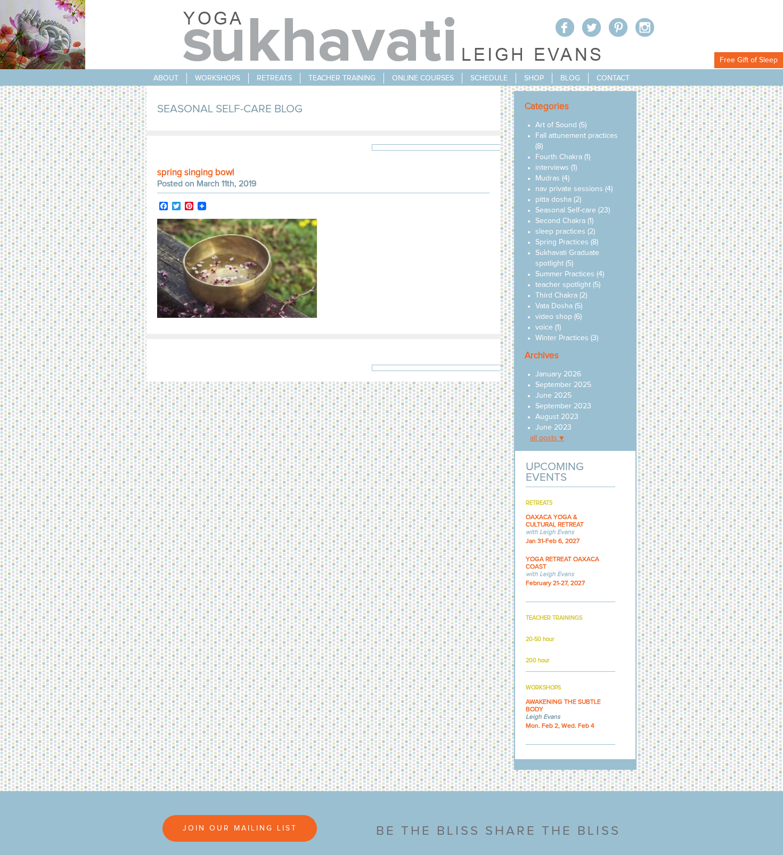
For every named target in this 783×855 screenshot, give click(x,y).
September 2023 (563, 406)
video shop (553, 316)
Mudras (547, 178)
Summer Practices (564, 274)
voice (544, 327)
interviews (552, 167)
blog (570, 78)
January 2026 (558, 374)
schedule (489, 78)
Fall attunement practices (576, 135)
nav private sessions (569, 189)
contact (613, 78)
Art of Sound (556, 125)
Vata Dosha (554, 306)
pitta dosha (553, 199)
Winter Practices (562, 338)
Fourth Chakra (558, 157)
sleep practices (560, 231)
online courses (423, 78)
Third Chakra (556, 295)
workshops (217, 78)
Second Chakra (560, 221)
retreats (274, 78)
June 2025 (553, 395)
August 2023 (556, 417)
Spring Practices (562, 242)
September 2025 (563, 385)
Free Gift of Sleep (749, 60)
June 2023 (553, 427)
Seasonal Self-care (565, 210)
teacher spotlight (563, 285)
